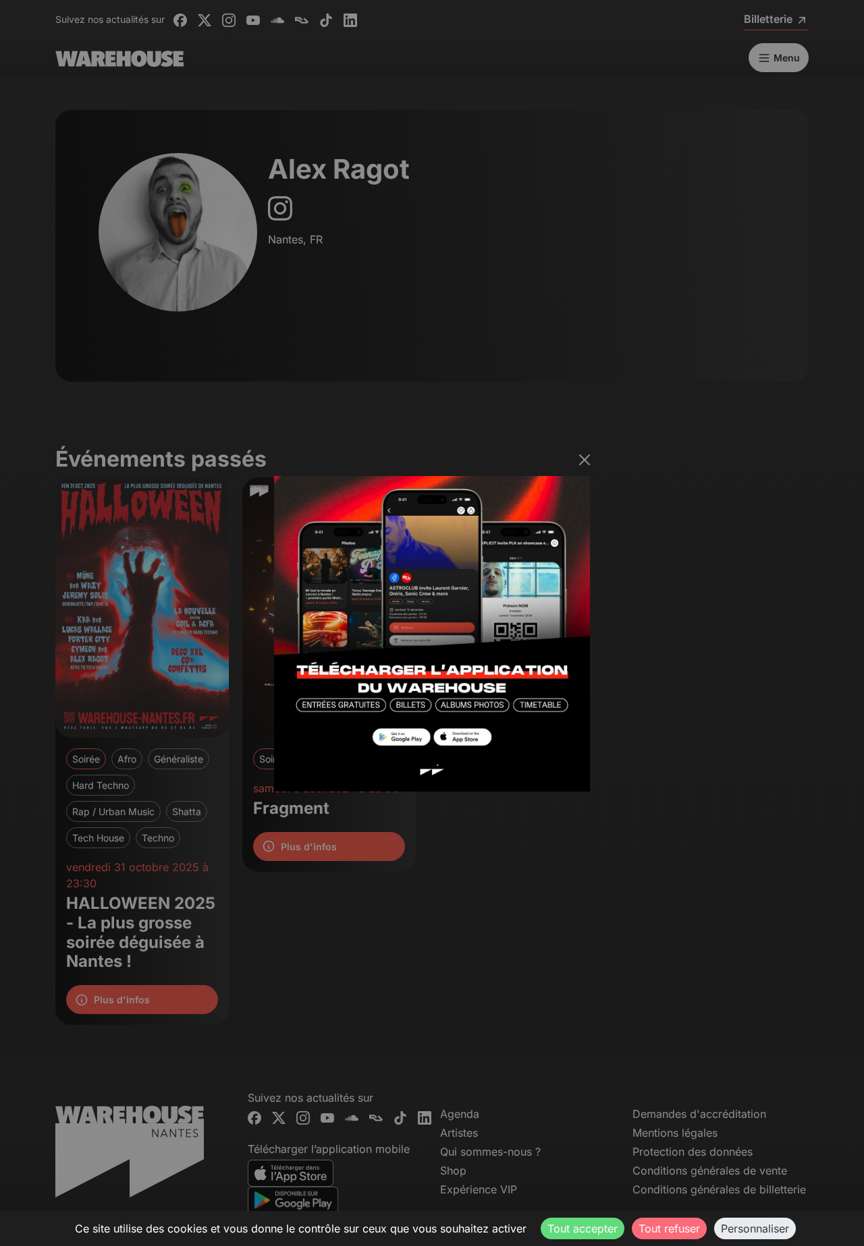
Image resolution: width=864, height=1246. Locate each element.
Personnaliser (755, 1228)
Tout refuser (669, 1228)
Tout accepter (582, 1228)
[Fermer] (584, 460)
